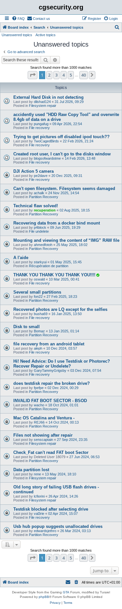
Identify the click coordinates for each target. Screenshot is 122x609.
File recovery (39, 128)
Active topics (45, 35)
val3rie (39, 513)
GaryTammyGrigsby (50, 370)
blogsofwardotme (47, 158)
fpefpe (39, 388)
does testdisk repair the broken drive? (51, 383)
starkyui (40, 262)
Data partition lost (31, 469)
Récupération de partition (48, 266)
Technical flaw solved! (35, 205)
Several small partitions (37, 292)
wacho (39, 405)
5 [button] (71, 75)
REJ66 (39, 422)
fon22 (38, 296)
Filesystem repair (42, 106)
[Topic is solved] (97, 275)
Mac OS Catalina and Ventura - (44, 417)
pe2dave (40, 176)
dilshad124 (42, 102)
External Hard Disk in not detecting (48, 97)
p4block (40, 227)
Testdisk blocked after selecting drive (50, 509)
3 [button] (56, 75)
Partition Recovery (43, 197)
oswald (39, 279)
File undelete (39, 231)
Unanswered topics (17, 35)
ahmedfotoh (43, 245)
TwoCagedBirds (46, 141)
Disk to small (26, 326)
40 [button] (83, 75)
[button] (32, 75)
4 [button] (63, 75)
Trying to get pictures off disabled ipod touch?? (61, 136)
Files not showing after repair (43, 435)
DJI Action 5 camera (33, 171)
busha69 (40, 314)
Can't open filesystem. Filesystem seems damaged (64, 188)
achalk (39, 193)
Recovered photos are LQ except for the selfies (60, 309)
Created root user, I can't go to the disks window (62, 154)
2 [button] (49, 75)
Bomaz (39, 331)
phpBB (44, 597)
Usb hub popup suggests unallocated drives (57, 526)
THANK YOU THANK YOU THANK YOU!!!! (54, 274)
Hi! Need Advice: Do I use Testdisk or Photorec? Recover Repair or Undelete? (61, 364)
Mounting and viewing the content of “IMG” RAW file (66, 240)
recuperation (45, 210)
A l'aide (20, 257)
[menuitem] (18, 18)
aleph (38, 348)
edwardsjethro (45, 531)
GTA (66, 592)
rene (37, 474)
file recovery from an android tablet (48, 343)
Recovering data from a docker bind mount (56, 223)
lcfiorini (39, 496)
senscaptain (43, 440)
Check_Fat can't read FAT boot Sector (50, 452)
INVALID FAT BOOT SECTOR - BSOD (50, 400)
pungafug (41, 124)
